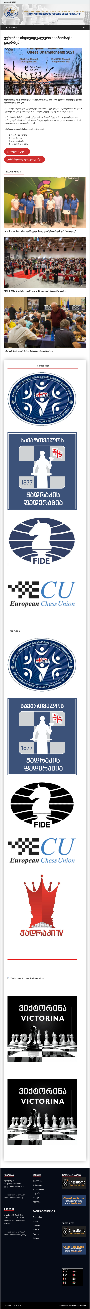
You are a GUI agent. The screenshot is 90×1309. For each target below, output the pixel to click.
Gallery (36, 1238)
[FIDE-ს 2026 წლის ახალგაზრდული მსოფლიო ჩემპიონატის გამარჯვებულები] (45, 228)
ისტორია (37, 1193)
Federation (37, 1217)
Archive (36, 1234)
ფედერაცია (38, 1181)
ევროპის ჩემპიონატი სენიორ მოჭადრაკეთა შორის (28, 351)
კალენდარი (38, 1189)
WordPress (73, 1305)
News (35, 1221)
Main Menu (13, 27)
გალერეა (37, 1202)
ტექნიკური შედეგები (17, 151)
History (36, 1230)
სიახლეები (38, 1185)
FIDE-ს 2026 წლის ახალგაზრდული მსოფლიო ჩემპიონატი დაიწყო (35, 291)
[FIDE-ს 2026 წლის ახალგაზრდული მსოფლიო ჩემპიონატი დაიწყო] (45, 288)
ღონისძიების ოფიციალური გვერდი (24, 159)
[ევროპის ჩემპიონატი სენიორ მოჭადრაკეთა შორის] (45, 348)
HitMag (83, 1305)
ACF (19, 1305)
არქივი (36, 1197)
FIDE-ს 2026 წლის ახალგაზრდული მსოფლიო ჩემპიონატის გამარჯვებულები (40, 231)
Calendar (36, 1225)
